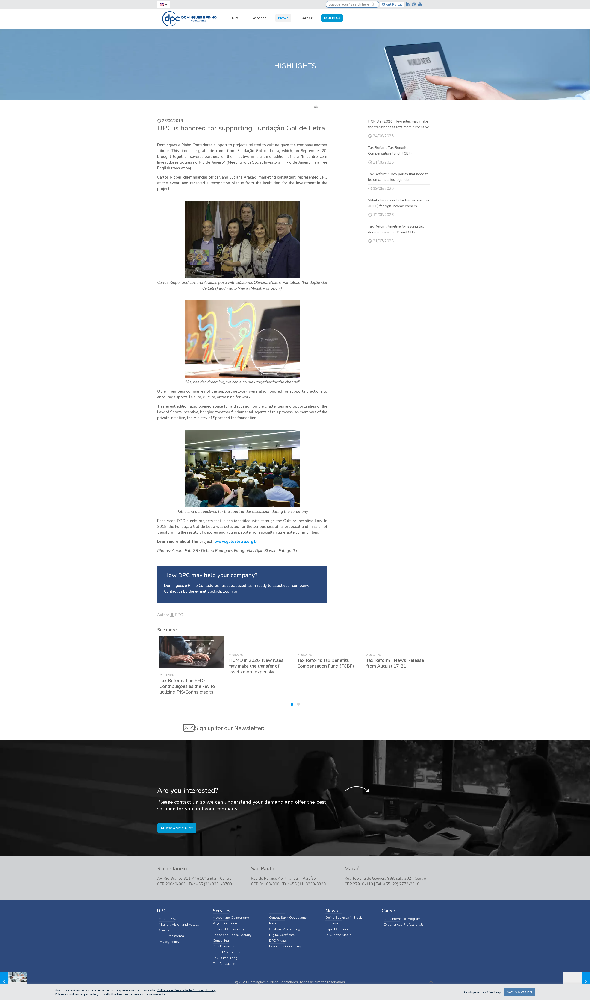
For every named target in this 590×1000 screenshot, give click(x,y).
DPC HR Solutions (226, 952)
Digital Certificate (282, 934)
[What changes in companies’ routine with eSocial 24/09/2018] (13, 981)
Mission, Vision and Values (179, 924)
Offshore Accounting (284, 929)
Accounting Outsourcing (231, 917)
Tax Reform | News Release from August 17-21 (395, 663)
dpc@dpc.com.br (222, 591)
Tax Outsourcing (225, 958)
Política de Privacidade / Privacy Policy (186, 990)
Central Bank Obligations (288, 917)
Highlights (332, 923)
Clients (164, 930)
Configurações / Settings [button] (483, 992)
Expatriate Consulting (285, 946)
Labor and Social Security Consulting (232, 937)
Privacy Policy (169, 941)
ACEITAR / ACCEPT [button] (519, 992)
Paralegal (276, 923)
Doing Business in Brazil (343, 917)
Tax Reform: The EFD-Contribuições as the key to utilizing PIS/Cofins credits (187, 686)
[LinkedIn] (408, 4)
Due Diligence (223, 946)
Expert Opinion (336, 929)
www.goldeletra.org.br (236, 541)
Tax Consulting (224, 963)
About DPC (167, 918)
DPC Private (278, 940)
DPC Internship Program (402, 918)
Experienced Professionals (404, 924)
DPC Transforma (171, 936)
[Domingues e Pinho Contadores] (189, 18)
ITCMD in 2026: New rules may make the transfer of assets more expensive (255, 666)
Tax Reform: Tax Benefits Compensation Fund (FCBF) (325, 663)
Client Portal (392, 4)
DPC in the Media (338, 934)
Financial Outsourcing (229, 929)
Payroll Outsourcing (227, 923)
